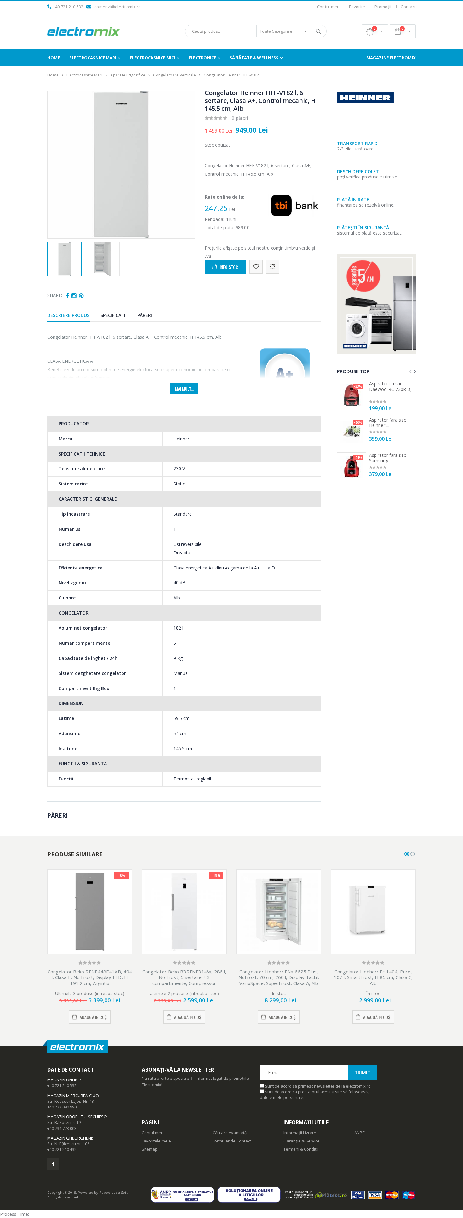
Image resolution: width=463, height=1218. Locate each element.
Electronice (202, 57)
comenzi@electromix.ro (117, 6)
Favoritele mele (156, 1141)
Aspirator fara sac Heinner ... (387, 422)
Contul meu (328, 6)
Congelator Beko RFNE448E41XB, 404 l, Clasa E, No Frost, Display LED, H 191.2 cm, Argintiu (90, 977)
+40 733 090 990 (62, 1107)
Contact (408, 6)
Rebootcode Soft (113, 1192)
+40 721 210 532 (68, 6)
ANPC (359, 1133)
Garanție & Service (301, 1141)
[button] (375, 31)
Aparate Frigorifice (127, 75)
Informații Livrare (299, 1133)
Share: (54, 295)
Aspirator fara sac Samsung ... (387, 458)
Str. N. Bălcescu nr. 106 (68, 1144)
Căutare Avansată (230, 1133)
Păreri (144, 315)
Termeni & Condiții (300, 1149)
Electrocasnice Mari (92, 57)
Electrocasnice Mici (152, 57)
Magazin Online (63, 1080)
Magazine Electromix (391, 57)
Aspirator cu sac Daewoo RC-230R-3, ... (390, 389)
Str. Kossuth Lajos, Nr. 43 (70, 1101)
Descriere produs (68, 315)
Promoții (382, 6)
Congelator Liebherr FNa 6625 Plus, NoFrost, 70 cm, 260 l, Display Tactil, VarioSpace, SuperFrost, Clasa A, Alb (278, 977)
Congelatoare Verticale (174, 75)
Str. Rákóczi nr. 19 (64, 1122)
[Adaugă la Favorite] (256, 267)
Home (53, 57)
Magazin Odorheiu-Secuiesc (76, 1116)
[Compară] (272, 267)
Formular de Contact (232, 1141)
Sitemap (149, 1149)
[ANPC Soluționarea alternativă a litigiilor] (184, 1195)
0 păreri (240, 118)
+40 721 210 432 (62, 1149)
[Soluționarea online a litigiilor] (250, 1195)
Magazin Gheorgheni (69, 1138)
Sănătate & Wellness (254, 57)
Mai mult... (184, 388)
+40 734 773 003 (62, 1128)
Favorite (357, 6)
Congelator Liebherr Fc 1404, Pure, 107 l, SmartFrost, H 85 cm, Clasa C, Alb (373, 977)
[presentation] (55, 165)
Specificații (113, 315)
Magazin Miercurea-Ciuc (72, 1095)
